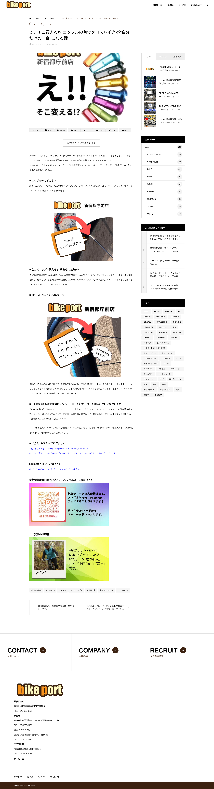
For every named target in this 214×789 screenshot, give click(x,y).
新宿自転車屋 (149, 390)
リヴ (161, 379)
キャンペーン (167, 353)
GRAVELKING (161, 322)
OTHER (150, 214)
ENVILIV (147, 317)
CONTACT (196, 5)
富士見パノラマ (175, 379)
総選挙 (146, 395)
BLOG (170, 5)
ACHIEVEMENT (154, 154)
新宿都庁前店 (36, 590)
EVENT (182, 5)
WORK (150, 184)
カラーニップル (76, 590)
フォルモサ (148, 374)
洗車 (178, 390)
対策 (145, 384)
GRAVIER (177, 322)
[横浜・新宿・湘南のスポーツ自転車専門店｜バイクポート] (18, 5)
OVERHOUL (149, 332)
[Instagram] (15, 759)
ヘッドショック (164, 374)
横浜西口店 (91, 590)
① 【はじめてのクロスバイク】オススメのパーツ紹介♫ (54, 469)
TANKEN (173, 338)
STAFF (150, 206)
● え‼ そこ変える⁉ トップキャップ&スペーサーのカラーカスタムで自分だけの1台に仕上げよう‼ (72, 453)
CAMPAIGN (152, 162)
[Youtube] (23, 759)
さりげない (50, 590)
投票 (155, 384)
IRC (174, 327)
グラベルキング (150, 358)
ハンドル (161, 369)
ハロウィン (148, 369)
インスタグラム (163, 343)
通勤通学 (158, 395)
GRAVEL (147, 322)
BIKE (149, 169)
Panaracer (163, 332)
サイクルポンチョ (151, 364)
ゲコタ (178, 358)
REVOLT (147, 338)
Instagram (163, 327)
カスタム (62, 590)
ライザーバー (149, 379)
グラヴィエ (166, 358)
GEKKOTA (175, 317)
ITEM (49, 24)
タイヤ (166, 364)
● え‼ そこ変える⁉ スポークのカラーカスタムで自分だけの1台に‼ (58, 449)
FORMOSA (160, 317)
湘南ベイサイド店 (107, 590)
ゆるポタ (147, 343)
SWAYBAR (160, 338)
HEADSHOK (148, 327)
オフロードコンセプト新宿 (154, 348)
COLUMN (151, 199)
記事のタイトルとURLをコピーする (81, 143)
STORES (157, 5)
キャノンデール (150, 353)
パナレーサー (176, 369)
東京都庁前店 (165, 390)
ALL (35, 24)
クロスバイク (123, 590)
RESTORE (177, 332)
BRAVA (157, 312)
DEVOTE (168, 312)
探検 (164, 384)
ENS (180, 312)
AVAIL (146, 312)
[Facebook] (19, 759)
